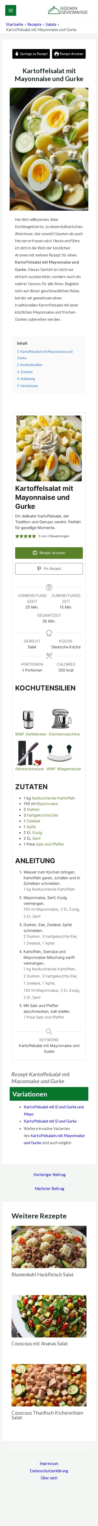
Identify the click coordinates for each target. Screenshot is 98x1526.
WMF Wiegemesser (64, 769)
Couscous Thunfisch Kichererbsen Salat (47, 1415)
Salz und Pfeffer (50, 844)
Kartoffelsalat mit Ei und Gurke (50, 1121)
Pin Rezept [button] (52, 568)
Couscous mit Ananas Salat (39, 1343)
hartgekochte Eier (42, 815)
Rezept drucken (71, 54)
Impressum (49, 1463)
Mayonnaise (47, 803)
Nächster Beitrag (49, 1188)
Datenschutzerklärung (49, 1471)
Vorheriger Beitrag (49, 1174)
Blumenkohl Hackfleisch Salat (42, 1274)
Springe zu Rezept (33, 54)
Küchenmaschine (64, 734)
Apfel (31, 826)
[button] (17, 536)
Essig (37, 832)
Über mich (49, 1478)
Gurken (33, 809)
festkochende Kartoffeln (53, 798)
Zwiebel (33, 821)
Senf (36, 838)
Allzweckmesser (29, 769)
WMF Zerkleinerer (30, 734)
